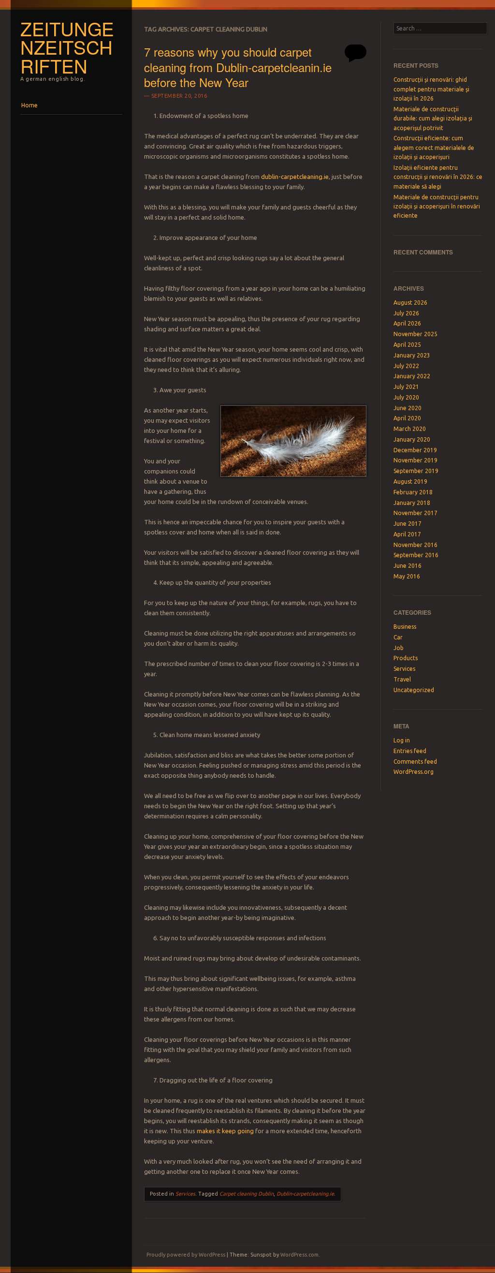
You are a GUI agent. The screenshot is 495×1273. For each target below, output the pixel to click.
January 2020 (411, 439)
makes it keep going (225, 1130)
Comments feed (415, 761)
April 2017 (407, 534)
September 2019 (415, 471)
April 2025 (407, 344)
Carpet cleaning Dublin (246, 1194)
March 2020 (409, 429)
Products (405, 658)
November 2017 (415, 513)
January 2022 (411, 376)
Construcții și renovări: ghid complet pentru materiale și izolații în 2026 (431, 89)
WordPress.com (299, 1255)
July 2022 (406, 366)
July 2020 (406, 397)
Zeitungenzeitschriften (67, 47)
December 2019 (415, 450)
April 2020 (407, 418)
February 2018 (413, 492)
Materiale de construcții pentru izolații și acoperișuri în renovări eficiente (436, 206)
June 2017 (407, 523)
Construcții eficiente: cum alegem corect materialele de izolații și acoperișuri (433, 147)
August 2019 (410, 481)
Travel (402, 679)
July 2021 (406, 387)
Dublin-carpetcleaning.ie (305, 1194)
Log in (401, 740)
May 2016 (406, 576)
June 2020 (407, 408)
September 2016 (415, 555)
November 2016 (415, 545)
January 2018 (411, 503)
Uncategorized (413, 690)
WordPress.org (413, 772)
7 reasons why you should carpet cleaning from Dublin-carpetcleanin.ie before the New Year (238, 66)
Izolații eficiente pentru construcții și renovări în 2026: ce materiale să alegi (437, 177)
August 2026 (410, 302)
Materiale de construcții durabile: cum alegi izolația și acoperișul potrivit (432, 118)
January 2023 (411, 355)
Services (185, 1194)
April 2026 (407, 323)
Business (404, 626)
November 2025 (415, 334)
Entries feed (409, 751)
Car (398, 637)
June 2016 (407, 565)
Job (398, 648)
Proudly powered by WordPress (185, 1255)
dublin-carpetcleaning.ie (295, 176)
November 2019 (415, 460)
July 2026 (406, 313)
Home (29, 105)
